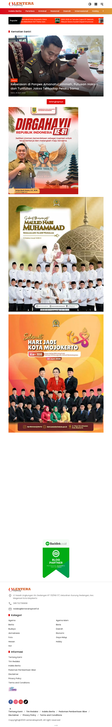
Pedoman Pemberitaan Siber (22, 670)
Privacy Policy (14, 678)
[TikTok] (26, 702)
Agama (11, 620)
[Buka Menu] (96, 4)
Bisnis (58, 624)
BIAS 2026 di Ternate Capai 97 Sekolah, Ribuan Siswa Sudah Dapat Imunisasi (59, 20)
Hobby (59, 641)
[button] (90, 4)
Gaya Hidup (61, 637)
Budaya (12, 629)
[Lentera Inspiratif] (21, 4)
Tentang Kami (15, 657)
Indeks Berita (14, 665)
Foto (10, 637)
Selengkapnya (56, 101)
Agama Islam (62, 620)
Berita (11, 624)
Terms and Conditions (19, 682)
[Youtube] (21, 702)
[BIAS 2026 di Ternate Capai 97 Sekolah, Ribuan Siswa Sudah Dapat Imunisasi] (39, 20)
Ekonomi (60, 633)
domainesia (14, 633)
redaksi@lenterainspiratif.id (26, 608)
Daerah (14, 80)
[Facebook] (10, 702)
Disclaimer (13, 674)
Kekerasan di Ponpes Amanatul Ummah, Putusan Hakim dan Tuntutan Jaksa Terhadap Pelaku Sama (54, 86)
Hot (10, 645)
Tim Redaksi (14, 661)
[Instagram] (16, 702)
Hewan (11, 641)
